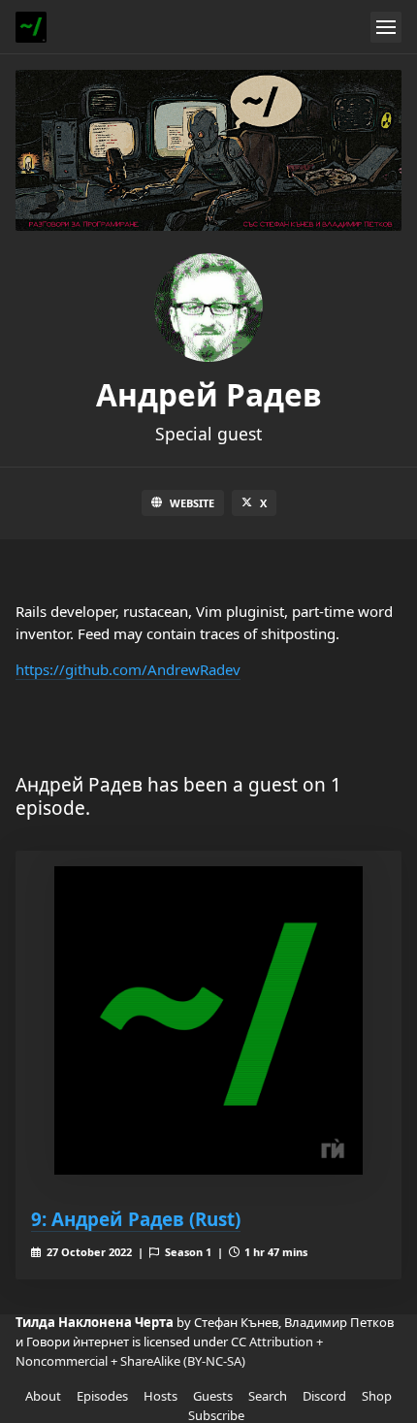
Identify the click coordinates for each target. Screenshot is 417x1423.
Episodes (102, 1396)
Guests (213, 1396)
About (43, 1396)
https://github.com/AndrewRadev (128, 669)
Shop (377, 1396)
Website (192, 503)
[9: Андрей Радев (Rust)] (208, 1020)
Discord (324, 1396)
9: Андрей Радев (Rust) (136, 1219)
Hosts (160, 1396)
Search (267, 1396)
